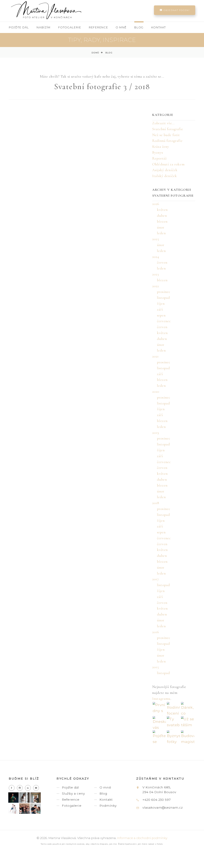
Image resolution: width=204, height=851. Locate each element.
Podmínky (108, 805)
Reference (98, 27)
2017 (155, 579)
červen (162, 262)
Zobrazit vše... (163, 123)
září (160, 309)
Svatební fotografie (167, 129)
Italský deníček (164, 176)
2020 (155, 391)
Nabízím (43, 27)
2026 (155, 204)
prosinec (163, 292)
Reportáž (159, 158)
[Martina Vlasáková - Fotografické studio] (46, 10)
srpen (161, 315)
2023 (155, 274)
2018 (155, 503)
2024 (155, 257)
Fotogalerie (69, 27)
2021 (155, 356)
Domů (95, 52)
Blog (139, 27)
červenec (164, 321)
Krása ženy (160, 146)
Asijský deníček (165, 170)
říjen (161, 303)
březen (162, 221)
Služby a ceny (73, 793)
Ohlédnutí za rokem (168, 164)
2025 (155, 239)
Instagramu (161, 698)
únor (160, 227)
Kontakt (158, 27)
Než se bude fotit (166, 135)
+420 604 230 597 (156, 800)
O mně (121, 27)
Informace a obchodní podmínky (142, 838)
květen (162, 209)
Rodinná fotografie (167, 140)
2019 (155, 432)
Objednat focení (176, 10)
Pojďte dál (19, 27)
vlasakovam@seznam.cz (162, 807)
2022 (155, 286)
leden (161, 233)
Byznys (157, 152)
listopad (163, 297)
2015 (155, 667)
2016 (155, 632)
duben (162, 215)
